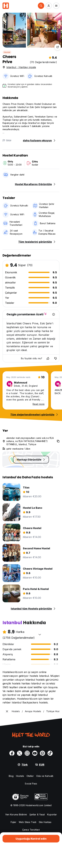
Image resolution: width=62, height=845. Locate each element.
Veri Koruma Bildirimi (16, 814)
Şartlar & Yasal (37, 814)
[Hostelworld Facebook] (11, 753)
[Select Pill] (41, 6)
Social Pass (31, 783)
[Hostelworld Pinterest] (42, 753)
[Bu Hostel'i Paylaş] (57, 47)
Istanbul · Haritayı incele (21, 67)
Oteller (30, 776)
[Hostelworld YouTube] (34, 753)
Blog (11, 776)
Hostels (20, 776)
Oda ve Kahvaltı (44, 776)
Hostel (7, 52)
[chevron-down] (40, 634)
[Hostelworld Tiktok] (50, 753)
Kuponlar (52, 814)
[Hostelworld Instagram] (27, 753)
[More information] (53, 314)
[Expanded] (7, 711)
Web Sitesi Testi (27, 822)
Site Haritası (45, 822)
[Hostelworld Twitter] (19, 753)
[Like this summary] (48, 358)
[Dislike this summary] (55, 358)
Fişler (13, 822)
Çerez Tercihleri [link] (31, 829)
